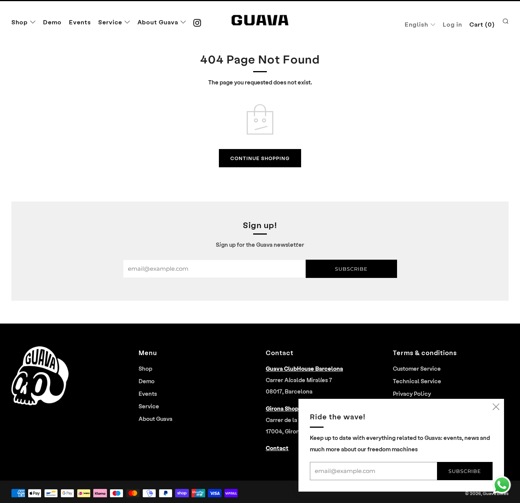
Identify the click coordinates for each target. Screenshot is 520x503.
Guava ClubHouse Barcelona (304, 368)
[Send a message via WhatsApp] (501, 484)
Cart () (482, 24)
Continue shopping (260, 158)
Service (110, 21)
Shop (19, 21)
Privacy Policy (412, 393)
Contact (277, 447)
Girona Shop (282, 408)
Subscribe (351, 269)
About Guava (157, 21)
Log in (452, 24)
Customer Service (417, 368)
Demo (52, 21)
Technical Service (417, 381)
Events (80, 21)
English (416, 24)
